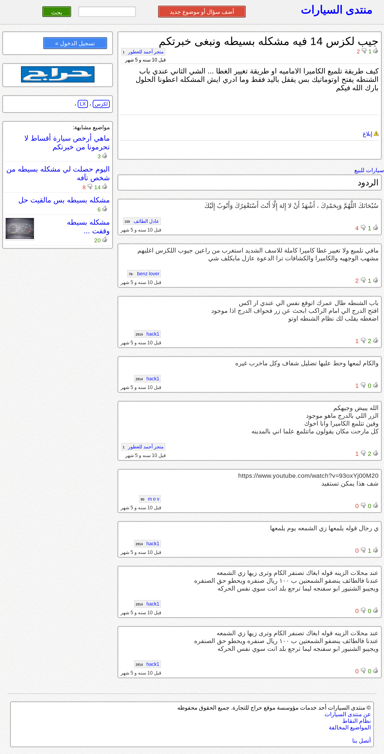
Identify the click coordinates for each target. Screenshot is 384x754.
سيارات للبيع (369, 170)
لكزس (101, 103)
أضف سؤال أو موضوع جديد (202, 12)
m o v (150, 498)
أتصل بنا (361, 741)
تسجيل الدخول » (75, 43)
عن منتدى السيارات (348, 714)
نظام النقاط (356, 721)
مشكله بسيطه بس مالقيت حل (64, 200)
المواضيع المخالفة (350, 727)
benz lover (144, 273)
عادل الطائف (141, 221)
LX (83, 103)
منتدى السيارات (337, 9)
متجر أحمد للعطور (143, 51)
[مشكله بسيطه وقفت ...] (20, 237)
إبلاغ (368, 134)
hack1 (147, 334)
